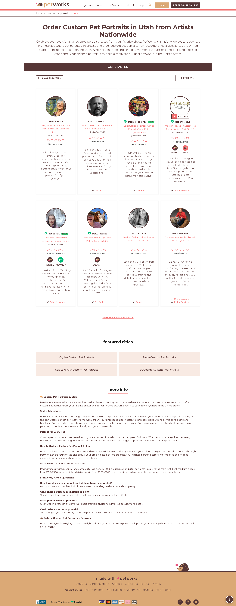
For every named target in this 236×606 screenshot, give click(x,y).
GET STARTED (118, 66)
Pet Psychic (114, 589)
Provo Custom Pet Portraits (159, 357)
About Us (81, 583)
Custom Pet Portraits (138, 589)
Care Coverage (99, 583)
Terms (145, 583)
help (141, 5)
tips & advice (115, 5)
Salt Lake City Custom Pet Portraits (76, 369)
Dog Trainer (163, 589)
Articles (117, 583)
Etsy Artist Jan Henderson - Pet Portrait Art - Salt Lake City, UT (56, 128)
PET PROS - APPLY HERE (185, 5)
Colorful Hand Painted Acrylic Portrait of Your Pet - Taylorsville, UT (138, 129)
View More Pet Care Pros (118, 317)
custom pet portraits (58, 13)
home (39, 13)
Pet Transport (94, 589)
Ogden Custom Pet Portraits (76, 357)
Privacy (156, 583)
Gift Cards (131, 583)
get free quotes (93, 5)
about (130, 5)
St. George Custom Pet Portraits (159, 369)
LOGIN (162, 5)
